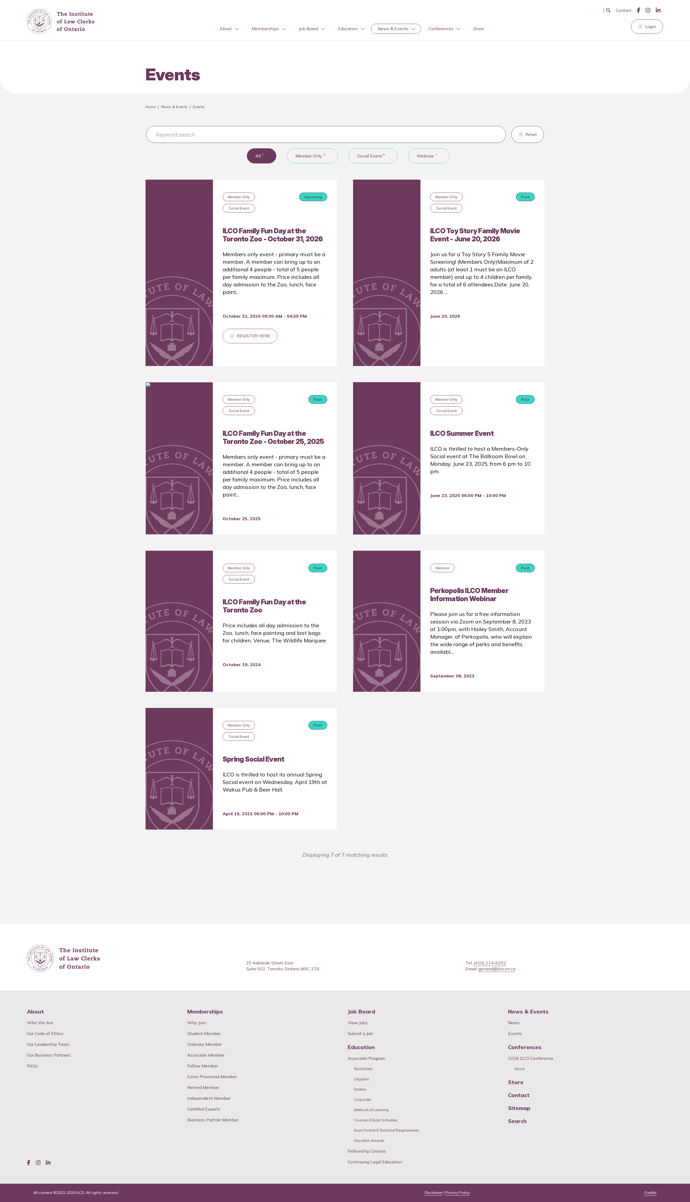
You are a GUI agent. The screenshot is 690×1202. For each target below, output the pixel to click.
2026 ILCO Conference (530, 1058)
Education (348, 28)
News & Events (393, 28)
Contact (624, 10)
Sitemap (519, 1108)
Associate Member (206, 1055)
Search (517, 1121)
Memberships (265, 28)
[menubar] (352, 29)
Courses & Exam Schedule (375, 1120)
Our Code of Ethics (45, 1033)
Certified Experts (203, 1109)
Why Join (196, 1022)
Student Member (203, 1033)
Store (478, 28)
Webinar (427, 156)
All (259, 156)
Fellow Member (202, 1066)
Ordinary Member (204, 1044)
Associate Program (366, 1058)
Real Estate (363, 1069)
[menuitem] (228, 29)
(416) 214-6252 (490, 962)
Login (650, 26)
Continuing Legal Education (375, 1162)
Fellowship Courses (367, 1151)
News (514, 1022)
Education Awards (369, 1140)
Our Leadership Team (48, 1044)
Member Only (310, 156)
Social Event (371, 156)
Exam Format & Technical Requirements (386, 1130)
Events (515, 1033)
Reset (531, 134)
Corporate (362, 1099)
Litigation (361, 1079)
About (226, 28)
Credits (650, 1192)
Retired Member (203, 1087)
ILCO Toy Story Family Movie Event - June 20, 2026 (475, 235)
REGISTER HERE (253, 335)
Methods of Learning (371, 1110)
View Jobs (358, 1022)
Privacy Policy (458, 1192)
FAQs (32, 1066)
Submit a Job (360, 1033)
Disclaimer (434, 1192)
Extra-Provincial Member (212, 1076)
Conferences (440, 28)
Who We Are (40, 1022)
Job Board (308, 28)
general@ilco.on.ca (496, 968)
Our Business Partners (49, 1055)
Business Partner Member (213, 1120)
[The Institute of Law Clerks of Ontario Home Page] (60, 21)
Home (151, 106)
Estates (360, 1089)
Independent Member (208, 1098)
